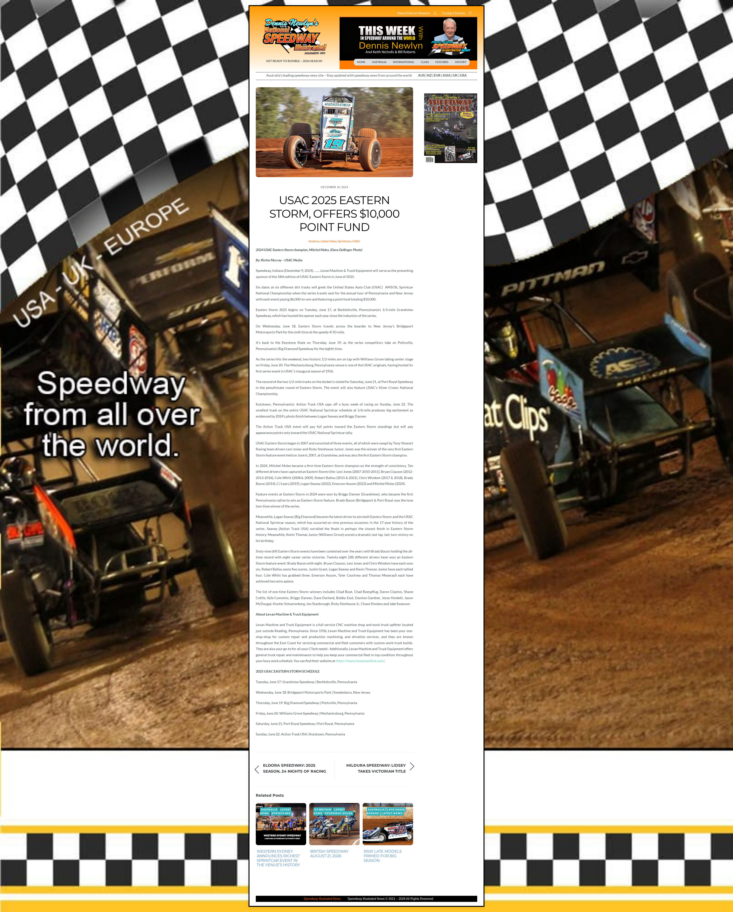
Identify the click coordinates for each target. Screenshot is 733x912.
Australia (269, 809)
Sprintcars (344, 241)
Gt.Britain (322, 809)
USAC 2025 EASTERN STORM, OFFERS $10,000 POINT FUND (334, 213)
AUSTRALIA (379, 62)
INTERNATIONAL (403, 62)
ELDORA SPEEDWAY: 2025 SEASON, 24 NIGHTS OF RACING (294, 768)
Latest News (328, 241)
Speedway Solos (339, 813)
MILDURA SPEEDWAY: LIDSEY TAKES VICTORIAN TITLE (376, 768)
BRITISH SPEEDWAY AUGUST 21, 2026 (329, 853)
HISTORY (460, 62)
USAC (356, 241)
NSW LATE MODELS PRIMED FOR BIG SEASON (383, 856)
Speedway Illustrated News (322, 898)
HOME (361, 62)
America (313, 241)
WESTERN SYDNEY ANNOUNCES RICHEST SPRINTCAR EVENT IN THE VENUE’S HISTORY (278, 858)
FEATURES (441, 62)
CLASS (425, 62)
